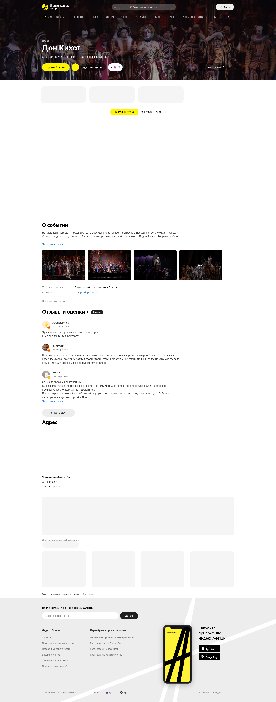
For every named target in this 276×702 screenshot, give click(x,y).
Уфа (44, 545)
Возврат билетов (51, 606)
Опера (76, 545)
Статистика (95, 644)
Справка (46, 589)
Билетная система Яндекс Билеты (108, 595)
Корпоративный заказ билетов (106, 606)
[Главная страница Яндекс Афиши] (45, 7)
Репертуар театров (59, 545)
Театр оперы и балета (92, 56)
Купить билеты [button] (56, 67)
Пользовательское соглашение (58, 595)
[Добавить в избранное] (68, 477)
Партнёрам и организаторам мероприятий (112, 589)
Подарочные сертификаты (56, 600)
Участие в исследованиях (55, 612)
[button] (226, 17)
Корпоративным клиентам (104, 600)
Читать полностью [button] (53, 244)
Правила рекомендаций (54, 618)
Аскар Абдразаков (86, 292)
